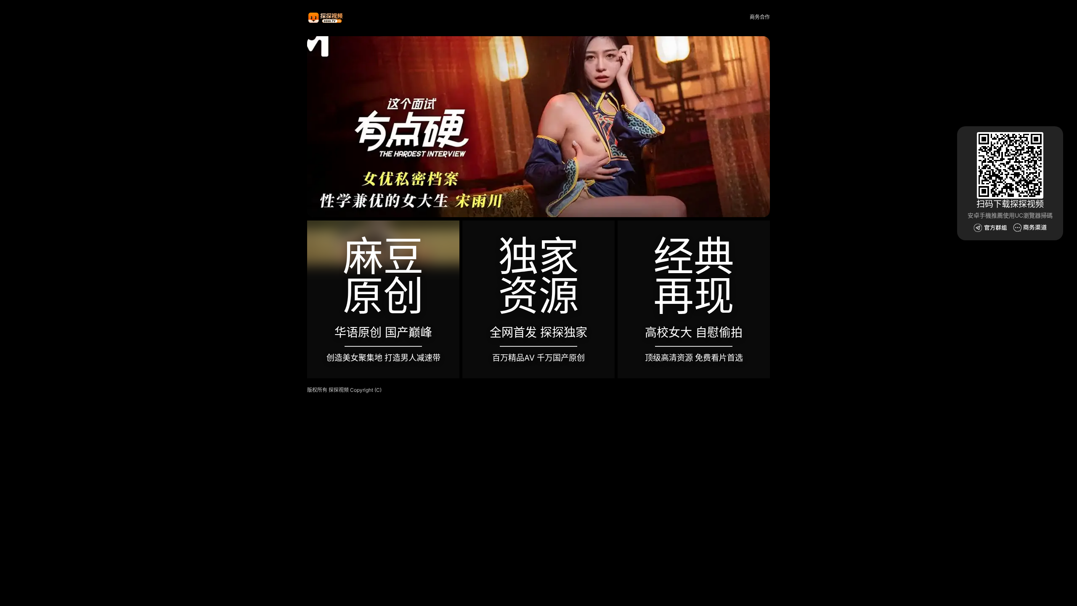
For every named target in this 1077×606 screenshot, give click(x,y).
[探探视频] (326, 17)
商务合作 (760, 17)
